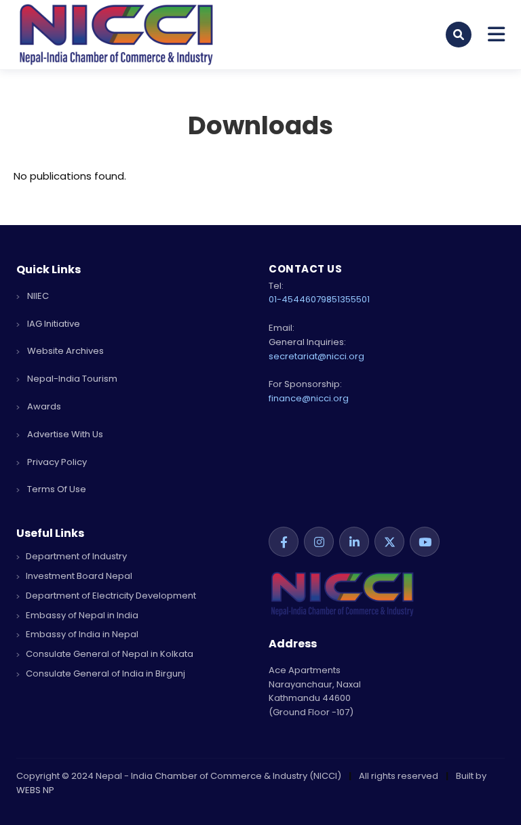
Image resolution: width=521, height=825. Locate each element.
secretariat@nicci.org (316, 356)
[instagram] (319, 542)
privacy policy (56, 462)
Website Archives (64, 350)
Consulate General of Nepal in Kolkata (108, 653)
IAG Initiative (52, 323)
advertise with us (64, 434)
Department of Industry (75, 556)
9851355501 (345, 299)
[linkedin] (354, 542)
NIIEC (37, 295)
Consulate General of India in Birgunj (104, 673)
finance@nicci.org (309, 398)
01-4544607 (295, 299)
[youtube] (425, 542)
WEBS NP (35, 790)
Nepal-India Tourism (71, 378)
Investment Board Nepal (78, 575)
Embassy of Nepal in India (81, 615)
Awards (43, 406)
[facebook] (283, 542)
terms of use (55, 489)
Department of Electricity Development (110, 595)
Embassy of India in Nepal (81, 634)
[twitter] (389, 542)
